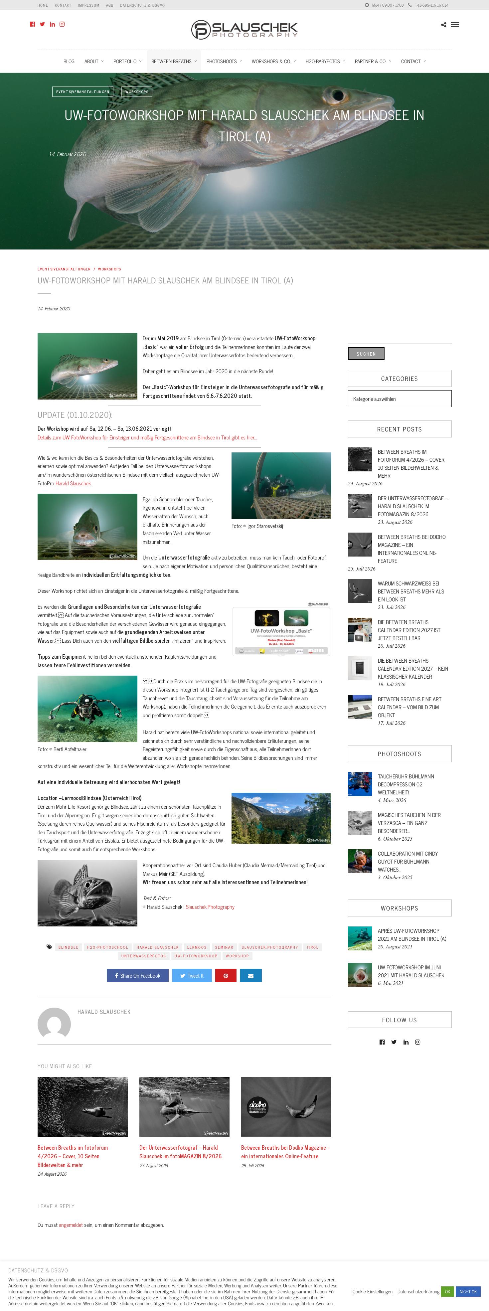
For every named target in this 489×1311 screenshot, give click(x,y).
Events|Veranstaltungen (82, 91)
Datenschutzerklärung (418, 1291)
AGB (109, 5)
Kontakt (63, 5)
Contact (411, 61)
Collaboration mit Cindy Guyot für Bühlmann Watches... (408, 861)
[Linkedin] (52, 24)
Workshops (136, 91)
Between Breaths (171, 61)
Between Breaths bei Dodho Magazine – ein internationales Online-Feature (285, 1151)
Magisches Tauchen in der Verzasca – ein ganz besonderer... (409, 822)
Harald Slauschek (73, 483)
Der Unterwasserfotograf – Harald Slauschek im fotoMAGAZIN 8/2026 (180, 1151)
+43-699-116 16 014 (431, 5)
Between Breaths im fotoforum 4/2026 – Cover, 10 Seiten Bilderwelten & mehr (73, 1156)
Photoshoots (222, 61)
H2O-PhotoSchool (107, 947)
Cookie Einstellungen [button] (373, 1291)
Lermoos (197, 947)
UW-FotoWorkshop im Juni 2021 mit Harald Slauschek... (412, 971)
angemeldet (71, 1224)
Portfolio (124, 61)
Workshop (237, 956)
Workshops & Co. (271, 61)
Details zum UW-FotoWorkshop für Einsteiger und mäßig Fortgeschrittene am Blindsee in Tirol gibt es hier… (147, 437)
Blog (69, 61)
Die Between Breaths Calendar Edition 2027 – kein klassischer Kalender (413, 668)
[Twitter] (42, 24)
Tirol (313, 947)
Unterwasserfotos (143, 956)
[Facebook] (32, 24)
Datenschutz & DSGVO (142, 5)
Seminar (224, 947)
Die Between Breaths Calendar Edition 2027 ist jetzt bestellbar (409, 629)
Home (43, 5)
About (91, 61)
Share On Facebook (140, 975)
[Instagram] (62, 24)
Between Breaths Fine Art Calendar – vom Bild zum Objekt (409, 707)
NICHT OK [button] (468, 1291)
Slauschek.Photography (210, 906)
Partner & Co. (370, 61)
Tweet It (196, 975)
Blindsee (69, 947)
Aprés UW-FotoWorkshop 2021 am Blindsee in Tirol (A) (412, 934)
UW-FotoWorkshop (196, 956)
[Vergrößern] (128, 341)
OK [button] (447, 1291)
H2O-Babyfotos (323, 61)
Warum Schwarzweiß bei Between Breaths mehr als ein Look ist (411, 591)
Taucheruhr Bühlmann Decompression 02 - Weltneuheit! (406, 784)
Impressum (88, 5)
